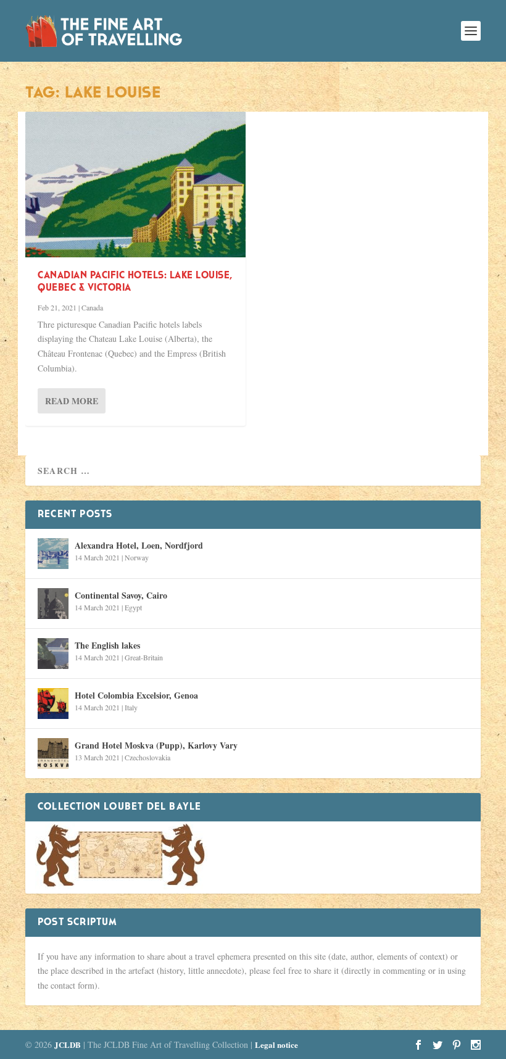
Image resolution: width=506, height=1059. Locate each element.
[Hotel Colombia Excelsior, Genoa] (53, 703)
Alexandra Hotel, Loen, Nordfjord (139, 545)
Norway (137, 557)
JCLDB (67, 1044)
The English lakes (107, 645)
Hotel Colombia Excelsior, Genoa (136, 695)
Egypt (133, 607)
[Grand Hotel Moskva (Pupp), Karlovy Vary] (53, 753)
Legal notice (276, 1044)
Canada (92, 307)
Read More (71, 400)
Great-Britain (144, 657)
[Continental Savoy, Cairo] (53, 603)
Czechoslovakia (147, 757)
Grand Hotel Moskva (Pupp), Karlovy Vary (156, 745)
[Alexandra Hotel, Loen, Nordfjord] (53, 553)
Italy (131, 707)
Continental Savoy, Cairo (121, 595)
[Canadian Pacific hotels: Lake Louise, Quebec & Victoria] (135, 184)
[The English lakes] (53, 653)
